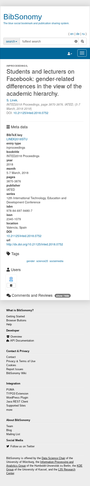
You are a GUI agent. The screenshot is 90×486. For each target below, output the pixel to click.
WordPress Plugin (17, 397)
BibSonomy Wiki (16, 373)
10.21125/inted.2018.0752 (30, 113)
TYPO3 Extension (17, 393)
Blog (9, 430)
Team (9, 426)
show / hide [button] (62, 296)
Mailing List (13, 434)
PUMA (10, 389)
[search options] (76, 41)
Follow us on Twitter (22, 446)
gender (31, 261)
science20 (42, 261)
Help (9, 324)
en (72, 34)
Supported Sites (16, 405)
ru (83, 34)
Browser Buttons (16, 320)
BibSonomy (22, 16)
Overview (16, 336)
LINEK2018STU (16, 139)
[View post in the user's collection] (11, 285)
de (78, 34)
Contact (11, 357)
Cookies (11, 365)
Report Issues (14, 369)
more (9, 409)
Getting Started (15, 316)
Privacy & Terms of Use (20, 361)
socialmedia (56, 261)
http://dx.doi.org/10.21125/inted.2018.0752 (34, 244)
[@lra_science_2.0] (11, 279)
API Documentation (22, 340)
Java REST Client (17, 401)
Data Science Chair (53, 458)
